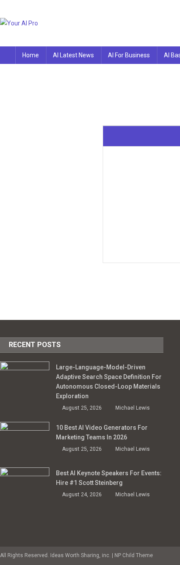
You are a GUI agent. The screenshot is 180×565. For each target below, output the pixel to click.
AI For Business (129, 55)
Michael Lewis (132, 408)
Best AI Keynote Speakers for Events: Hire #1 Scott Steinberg (109, 478)
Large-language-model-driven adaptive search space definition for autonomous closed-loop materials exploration (109, 382)
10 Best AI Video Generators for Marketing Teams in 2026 (102, 432)
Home (30, 55)
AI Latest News (73, 55)
